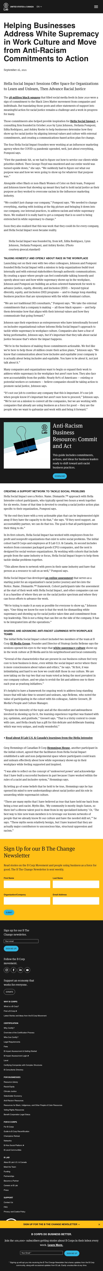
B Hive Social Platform (13, 1145)
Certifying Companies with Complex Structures (23, 1065)
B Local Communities (12, 1150)
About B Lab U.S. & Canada (15, 1162)
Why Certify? (9, 1028)
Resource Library (11, 1082)
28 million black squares (24, 97)
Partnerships (9, 1176)
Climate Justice (10, 1091)
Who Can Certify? (11, 1037)
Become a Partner (11, 1180)
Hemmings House (58, 748)
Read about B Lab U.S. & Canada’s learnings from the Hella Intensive (49, 738)
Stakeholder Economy (13, 1095)
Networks (8, 1140)
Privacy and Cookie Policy (14, 1211)
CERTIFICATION (11, 1023)
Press (6, 1190)
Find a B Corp (9, 1011)
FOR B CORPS (10, 1122)
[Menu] (96, 6)
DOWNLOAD (60, 476)
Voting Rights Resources (14, 1109)
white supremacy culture (69, 648)
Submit (9, 912)
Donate (9, 992)
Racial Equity (9, 1086)
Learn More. (55, 1245)
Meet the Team (10, 1166)
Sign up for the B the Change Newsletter (50, 1224)
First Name (9, 878)
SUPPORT (8, 1197)
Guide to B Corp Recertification (16, 1131)
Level (6, 1060)
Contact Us (8, 1202)
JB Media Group (20, 643)
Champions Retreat (12, 1136)
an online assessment (59, 578)
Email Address (60, 894)
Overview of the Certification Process (19, 1032)
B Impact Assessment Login (15, 1055)
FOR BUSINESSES (12, 1077)
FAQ (6, 1207)
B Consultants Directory (13, 1069)
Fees (6, 1046)
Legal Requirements (12, 1041)
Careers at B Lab (11, 1185)
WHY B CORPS (10, 1001)
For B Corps (9, 1126)
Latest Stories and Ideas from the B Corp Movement (25, 1015)
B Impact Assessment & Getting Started (20, 1051)
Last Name (58, 878)
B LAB (7, 1157)
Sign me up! (11, 948)
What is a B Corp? (11, 1006)
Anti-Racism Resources (13, 1100)
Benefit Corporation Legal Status (17, 1114)
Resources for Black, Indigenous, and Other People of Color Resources (33, 1105)
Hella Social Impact (82, 121)
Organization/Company (15, 894)
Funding (7, 1171)
